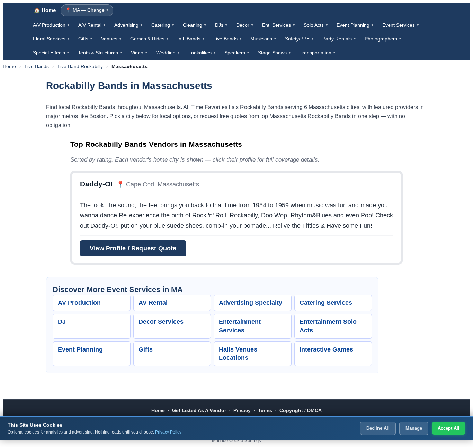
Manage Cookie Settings (236, 440)
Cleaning (195, 25)
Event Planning (355, 25)
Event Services (400, 25)
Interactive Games (326, 349)
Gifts (85, 39)
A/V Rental (92, 25)
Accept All (448, 428)
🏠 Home (45, 10)
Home (9, 66)
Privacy (242, 410)
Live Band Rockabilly (80, 66)
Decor (245, 25)
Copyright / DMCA (300, 410)
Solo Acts (316, 25)
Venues (111, 39)
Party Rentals (339, 39)
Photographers (383, 39)
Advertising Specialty (250, 302)
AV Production (79, 302)
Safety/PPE (299, 39)
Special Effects (51, 52)
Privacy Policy (168, 432)
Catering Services (326, 302)
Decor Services (161, 321)
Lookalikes (202, 52)
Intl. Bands (191, 39)
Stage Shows (274, 52)
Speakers (237, 52)
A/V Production (51, 25)
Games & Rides (149, 39)
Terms (265, 410)
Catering (163, 25)
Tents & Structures (100, 52)
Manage (413, 428)
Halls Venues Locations (238, 354)
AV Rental (153, 302)
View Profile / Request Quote (133, 248)
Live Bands (227, 39)
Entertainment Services (240, 326)
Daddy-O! (96, 184)
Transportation (318, 52)
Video (139, 52)
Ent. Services (278, 25)
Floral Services (51, 39)
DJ (62, 321)
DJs (221, 25)
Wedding (168, 52)
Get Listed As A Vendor (199, 410)
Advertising (128, 25)
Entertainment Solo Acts (328, 326)
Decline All (378, 428)
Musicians (263, 39)
